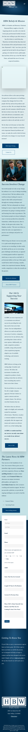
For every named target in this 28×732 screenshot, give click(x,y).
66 (10, 556)
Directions (14, 716)
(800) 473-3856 (19, 658)
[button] (24, 4)
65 (6, 556)
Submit (7, 621)
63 (21, 556)
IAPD (17, 730)
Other (7, 558)
